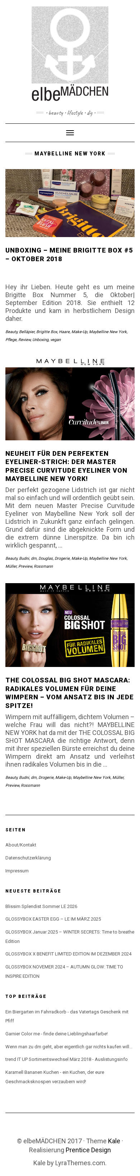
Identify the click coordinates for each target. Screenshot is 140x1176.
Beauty (11, 332)
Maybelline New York (108, 332)
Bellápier (26, 332)
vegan (55, 339)
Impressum (17, 870)
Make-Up (79, 332)
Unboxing (40, 339)
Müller (11, 566)
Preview (25, 566)
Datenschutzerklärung (28, 858)
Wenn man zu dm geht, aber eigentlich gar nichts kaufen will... (68, 1046)
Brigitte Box (46, 332)
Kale (114, 1141)
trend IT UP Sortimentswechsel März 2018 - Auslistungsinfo (66, 1059)
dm (34, 558)
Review (24, 339)
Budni (24, 558)
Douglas (45, 558)
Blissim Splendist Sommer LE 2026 (41, 906)
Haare (64, 332)
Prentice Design (88, 1150)
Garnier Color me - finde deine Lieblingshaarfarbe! (56, 1033)
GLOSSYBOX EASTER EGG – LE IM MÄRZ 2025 (53, 919)
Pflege (11, 339)
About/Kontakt (20, 845)
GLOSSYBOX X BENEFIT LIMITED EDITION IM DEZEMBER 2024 (68, 954)
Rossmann (43, 566)
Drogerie (62, 558)
